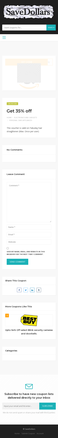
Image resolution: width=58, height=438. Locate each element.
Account (40, 433)
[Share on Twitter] (25, 290)
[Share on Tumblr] (39, 290)
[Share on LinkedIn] (32, 290)
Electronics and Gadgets (25, 117)
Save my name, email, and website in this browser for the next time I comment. (26, 252)
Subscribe (47, 406)
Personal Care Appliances (20, 120)
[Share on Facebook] (19, 290)
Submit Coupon (28, 433)
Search (51, 27)
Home (9, 117)
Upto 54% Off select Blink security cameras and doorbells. (29, 332)
